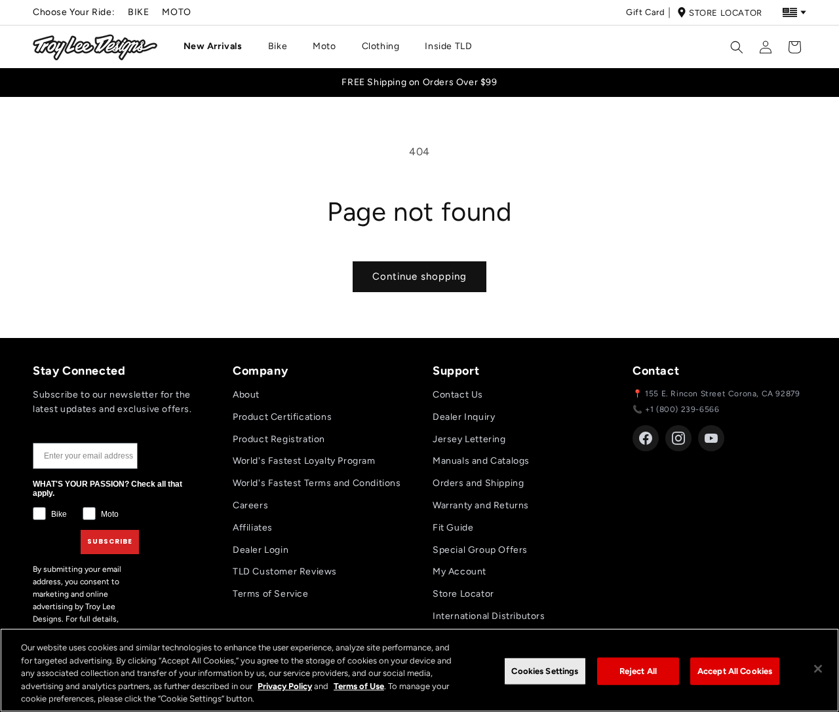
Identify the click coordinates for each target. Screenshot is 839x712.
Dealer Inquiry (464, 416)
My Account (459, 571)
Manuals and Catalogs (481, 460)
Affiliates (253, 527)
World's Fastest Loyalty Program (304, 460)
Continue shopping (419, 276)
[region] (419, 670)
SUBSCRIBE (109, 541)
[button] (218, 46)
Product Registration (279, 439)
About (246, 394)
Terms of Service (271, 593)
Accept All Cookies (734, 671)
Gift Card (645, 12)
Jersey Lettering (469, 439)
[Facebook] (646, 438)
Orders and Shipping (478, 483)
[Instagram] (678, 438)
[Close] (818, 668)
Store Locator (725, 13)
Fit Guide (453, 527)
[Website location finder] (794, 12)
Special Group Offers (480, 549)
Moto (176, 12)
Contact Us (458, 394)
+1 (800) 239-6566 (682, 409)
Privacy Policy (285, 686)
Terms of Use (359, 686)
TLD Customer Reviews (285, 571)
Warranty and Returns (481, 505)
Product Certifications (282, 416)
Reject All (638, 671)
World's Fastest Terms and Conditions (317, 483)
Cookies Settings (544, 671)
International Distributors (489, 616)
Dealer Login (260, 549)
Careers (250, 505)
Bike (138, 12)
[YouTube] (711, 438)
